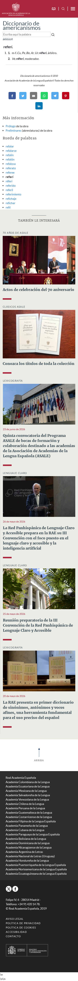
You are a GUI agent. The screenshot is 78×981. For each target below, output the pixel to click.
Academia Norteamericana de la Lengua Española (36, 869)
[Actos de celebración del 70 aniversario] (39, 259)
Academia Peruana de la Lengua (25, 808)
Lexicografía (13, 380)
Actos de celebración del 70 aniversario (38, 290)
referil (9, 190)
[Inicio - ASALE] (15, 8)
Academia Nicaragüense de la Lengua (29, 847)
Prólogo (11, 126)
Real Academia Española (21, 777)
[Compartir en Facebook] (12, 95)
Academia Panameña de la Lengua (27, 825)
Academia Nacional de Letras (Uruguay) (30, 856)
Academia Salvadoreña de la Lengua (28, 795)
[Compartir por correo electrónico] (33, 95)
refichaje (11, 198)
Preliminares (13, 130)
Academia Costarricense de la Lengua (29, 817)
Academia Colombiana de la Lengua (28, 782)
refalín (10, 155)
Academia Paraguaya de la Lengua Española (33, 834)
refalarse (11, 150)
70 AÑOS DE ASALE (15, 233)
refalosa (11, 163)
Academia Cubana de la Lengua (25, 830)
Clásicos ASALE (14, 306)
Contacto (13, 936)
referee (10, 172)
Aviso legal (14, 919)
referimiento (13, 194)
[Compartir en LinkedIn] (39, 105)
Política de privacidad (23, 923)
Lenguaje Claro (15, 473)
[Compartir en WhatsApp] (44, 95)
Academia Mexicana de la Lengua (26, 790)
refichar (10, 203)
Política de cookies (21, 927)
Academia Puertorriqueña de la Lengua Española (36, 865)
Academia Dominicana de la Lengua (28, 843)
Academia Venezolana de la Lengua (27, 799)
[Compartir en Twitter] (22, 95)
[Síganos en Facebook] (15, 889)
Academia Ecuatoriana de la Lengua (28, 786)
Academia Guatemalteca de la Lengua (29, 812)
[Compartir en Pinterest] (65, 95)
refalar (10, 146)
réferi (9, 181)
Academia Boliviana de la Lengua (26, 838)
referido (11, 185)
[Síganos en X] (9, 889)
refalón (10, 159)
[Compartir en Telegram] (55, 95)
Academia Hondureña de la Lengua (27, 860)
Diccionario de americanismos (22, 25)
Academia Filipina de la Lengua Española (31, 821)
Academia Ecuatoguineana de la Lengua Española (36, 873)
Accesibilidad (16, 932)
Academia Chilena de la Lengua (25, 803)
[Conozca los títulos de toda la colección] (39, 333)
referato (11, 168)
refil (8, 207)
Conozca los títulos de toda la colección (38, 364)
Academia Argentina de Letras (24, 851)
